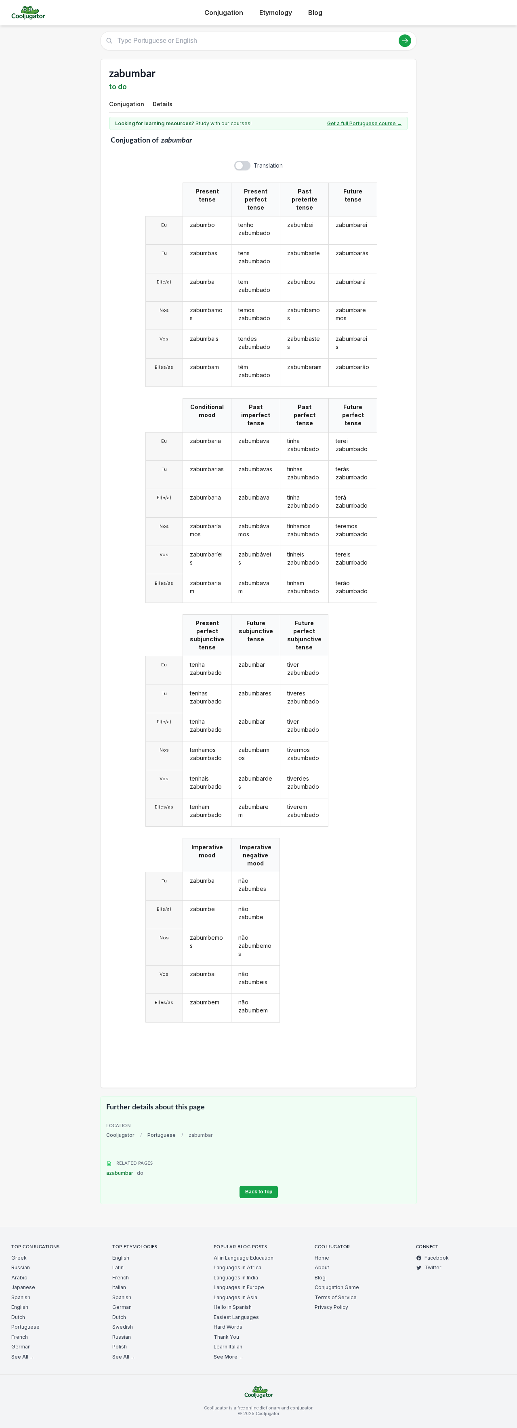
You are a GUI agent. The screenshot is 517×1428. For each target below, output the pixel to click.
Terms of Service (336, 1297)
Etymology (275, 12)
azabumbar (124, 1173)
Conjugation (223, 12)
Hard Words (228, 1327)
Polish (119, 1347)
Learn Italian (228, 1347)
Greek (19, 1258)
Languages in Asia (235, 1297)
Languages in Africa (237, 1267)
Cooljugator (120, 1135)
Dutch (18, 1317)
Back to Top (258, 1192)
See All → (22, 1357)
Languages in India (236, 1278)
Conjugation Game (337, 1287)
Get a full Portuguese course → (364, 123)
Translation (268, 165)
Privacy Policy (331, 1307)
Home (322, 1258)
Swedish (122, 1327)
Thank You (226, 1337)
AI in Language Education (243, 1258)
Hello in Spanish (233, 1307)
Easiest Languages (236, 1317)
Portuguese (161, 1135)
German (21, 1347)
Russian (20, 1267)
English (19, 1307)
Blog (315, 12)
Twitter (433, 1267)
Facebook (437, 1258)
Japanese (23, 1287)
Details (162, 104)
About (322, 1267)
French (19, 1337)
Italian (119, 1287)
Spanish (20, 1297)
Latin (118, 1267)
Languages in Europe (239, 1287)
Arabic (19, 1278)
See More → (229, 1357)
